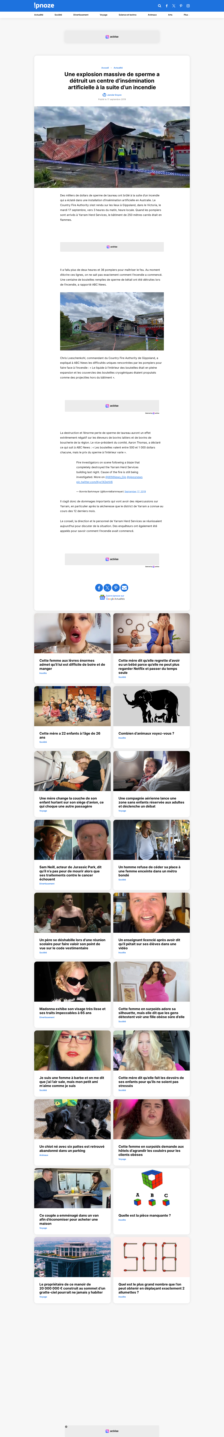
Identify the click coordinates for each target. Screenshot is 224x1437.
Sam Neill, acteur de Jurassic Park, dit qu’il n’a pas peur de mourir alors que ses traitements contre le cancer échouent (70, 873)
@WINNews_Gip (115, 477)
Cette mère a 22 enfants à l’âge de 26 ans (69, 735)
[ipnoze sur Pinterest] (181, 6)
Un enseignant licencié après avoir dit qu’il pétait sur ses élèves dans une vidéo (149, 944)
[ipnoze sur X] (174, 6)
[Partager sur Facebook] (99, 588)
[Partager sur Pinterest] (116, 588)
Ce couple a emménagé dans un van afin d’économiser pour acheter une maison (69, 1219)
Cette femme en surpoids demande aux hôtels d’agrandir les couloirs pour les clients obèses (151, 1150)
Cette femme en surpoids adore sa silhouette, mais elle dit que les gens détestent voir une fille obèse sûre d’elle (151, 1013)
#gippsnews (135, 477)
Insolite (43, 673)
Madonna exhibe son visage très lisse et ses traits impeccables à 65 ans (72, 1011)
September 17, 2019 (135, 491)
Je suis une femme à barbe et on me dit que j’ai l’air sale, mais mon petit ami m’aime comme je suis (71, 1082)
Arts (170, 14)
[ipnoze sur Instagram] (188, 6)
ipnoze (44, 6)
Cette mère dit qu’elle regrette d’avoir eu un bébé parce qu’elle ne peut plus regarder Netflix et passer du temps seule (149, 666)
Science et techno (127, 14)
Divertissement (80, 14)
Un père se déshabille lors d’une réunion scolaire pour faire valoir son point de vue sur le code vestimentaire (72, 944)
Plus (186, 14)
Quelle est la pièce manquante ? (144, 1215)
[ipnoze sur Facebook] (166, 6)
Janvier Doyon (114, 95)
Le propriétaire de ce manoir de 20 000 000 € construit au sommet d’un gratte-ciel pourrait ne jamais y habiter (72, 1288)
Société (58, 14)
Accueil (105, 67)
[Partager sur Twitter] (107, 588)
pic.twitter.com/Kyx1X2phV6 (94, 482)
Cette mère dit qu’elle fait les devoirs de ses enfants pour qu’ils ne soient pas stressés (151, 1082)
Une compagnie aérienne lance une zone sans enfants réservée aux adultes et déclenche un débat (151, 802)
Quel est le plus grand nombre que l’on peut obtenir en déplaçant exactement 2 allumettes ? (151, 1288)
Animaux (152, 14)
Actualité (38, 14)
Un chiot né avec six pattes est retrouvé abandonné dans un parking (71, 1148)
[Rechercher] (159, 6)
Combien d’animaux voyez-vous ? (146, 733)
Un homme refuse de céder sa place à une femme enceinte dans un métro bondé (149, 871)
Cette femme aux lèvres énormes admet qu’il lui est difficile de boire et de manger (72, 664)
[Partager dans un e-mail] (124, 588)
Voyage (103, 14)
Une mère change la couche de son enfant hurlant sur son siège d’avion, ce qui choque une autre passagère (71, 802)
